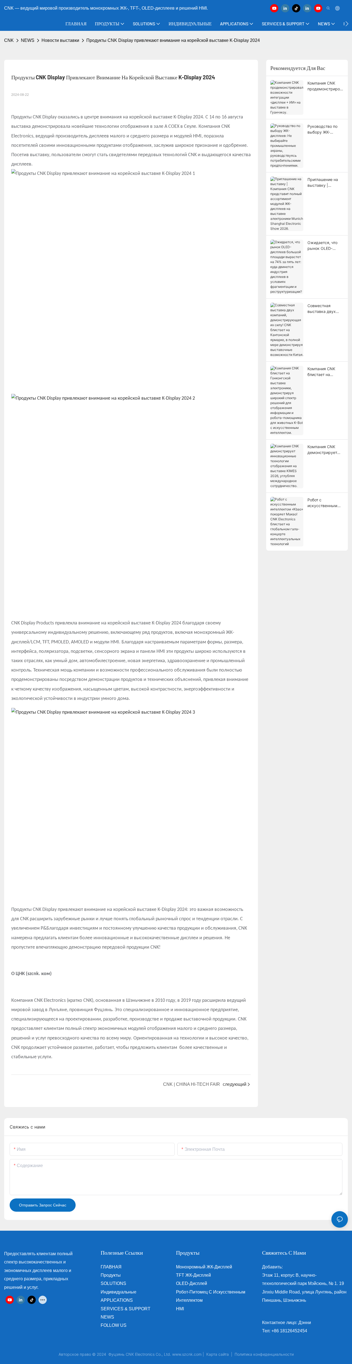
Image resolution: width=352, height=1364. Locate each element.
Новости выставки (60, 40)
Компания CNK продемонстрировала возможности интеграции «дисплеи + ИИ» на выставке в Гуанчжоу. (325, 86)
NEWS (27, 40)
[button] (346, 23)
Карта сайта (217, 1354)
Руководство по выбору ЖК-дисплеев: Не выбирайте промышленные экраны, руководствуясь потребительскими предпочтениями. (325, 129)
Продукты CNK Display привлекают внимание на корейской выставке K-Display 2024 (173, 40)
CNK (9, 40)
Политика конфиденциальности (264, 1354)
